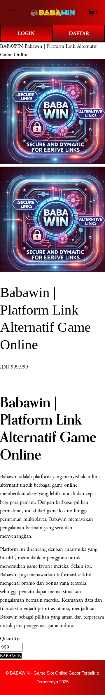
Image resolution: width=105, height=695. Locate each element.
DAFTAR (79, 33)
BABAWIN (11, 46)
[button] (11, 656)
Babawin (58, 519)
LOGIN (26, 33)
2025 (64, 682)
